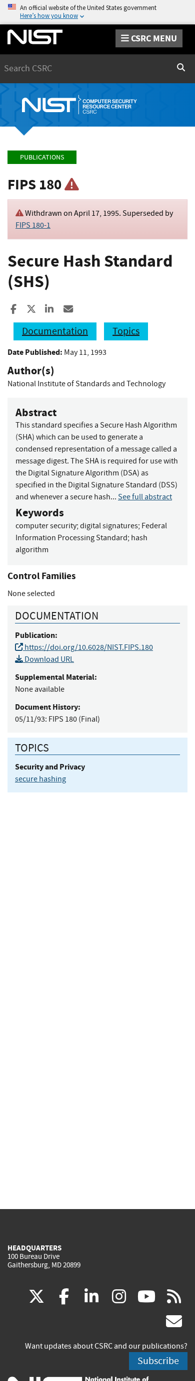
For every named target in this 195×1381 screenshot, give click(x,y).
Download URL (48, 659)
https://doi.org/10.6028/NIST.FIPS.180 (88, 647)
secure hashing (40, 779)
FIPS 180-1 (33, 225)
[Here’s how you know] (97, 12)
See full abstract (145, 497)
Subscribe (158, 1361)
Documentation (55, 331)
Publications (42, 157)
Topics (126, 331)
